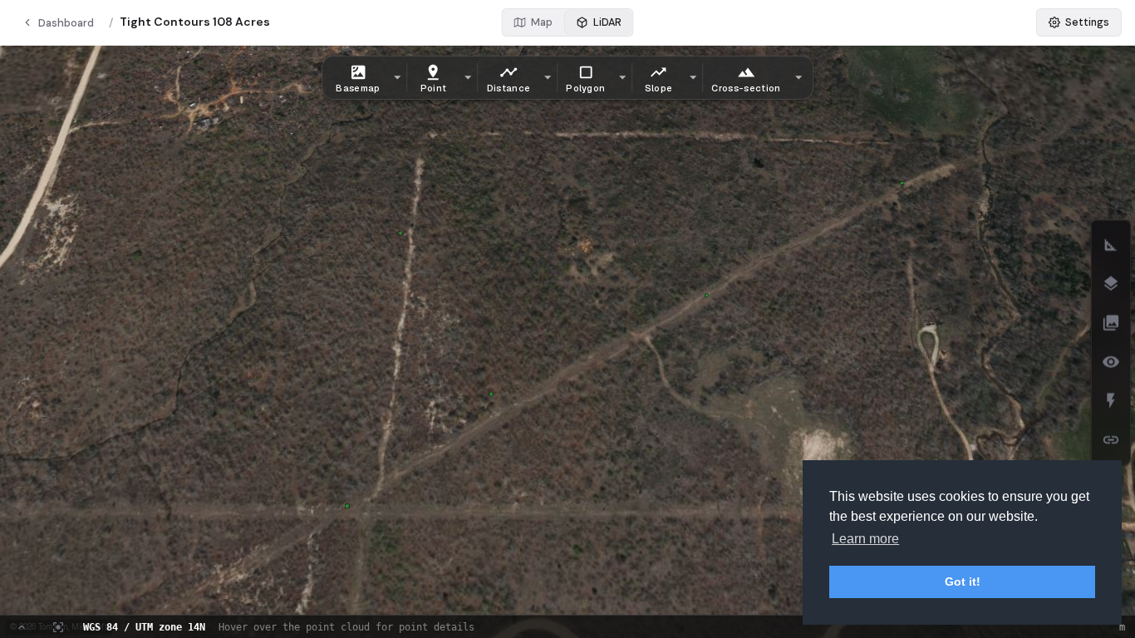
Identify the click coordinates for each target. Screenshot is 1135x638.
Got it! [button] (962, 581)
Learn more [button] (865, 539)
